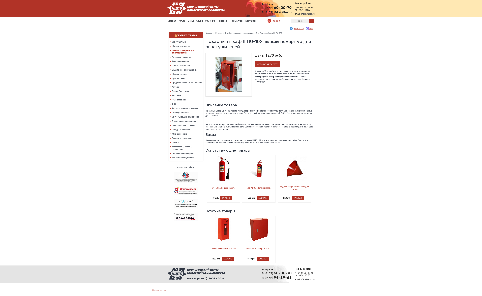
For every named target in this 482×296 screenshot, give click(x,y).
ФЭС (174, 104)
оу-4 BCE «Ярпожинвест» (223, 188)
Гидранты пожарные (182, 138)
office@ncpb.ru (308, 14)
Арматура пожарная (181, 57)
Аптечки (176, 87)
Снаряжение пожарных (183, 153)
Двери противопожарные (184, 121)
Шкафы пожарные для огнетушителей (183, 51)
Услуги (181, 20)
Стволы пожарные (181, 65)
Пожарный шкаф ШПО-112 (258, 249)
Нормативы (236, 20)
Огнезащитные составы (183, 125)
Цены (191, 20)
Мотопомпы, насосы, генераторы (182, 148)
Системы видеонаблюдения (185, 117)
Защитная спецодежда (183, 157)
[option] (229, 74)
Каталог (218, 33)
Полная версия (159, 290)
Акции (199, 20)
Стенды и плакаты (181, 129)
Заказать (226, 198)
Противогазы (178, 78)
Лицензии (223, 20)
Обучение (210, 20)
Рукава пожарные (180, 61)
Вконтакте (299, 28)
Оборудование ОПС (181, 112)
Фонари (175, 142)
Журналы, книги (179, 134)
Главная (171, 20)
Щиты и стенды (179, 74)
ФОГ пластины (179, 100)
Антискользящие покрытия (185, 108)
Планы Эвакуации (180, 91)
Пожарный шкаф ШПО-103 (223, 249)
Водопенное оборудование (184, 70)
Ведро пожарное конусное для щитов (294, 187)
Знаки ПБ (176, 95)
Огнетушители (179, 42)
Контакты (250, 20)
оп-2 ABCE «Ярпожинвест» (259, 188)
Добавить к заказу (267, 64)
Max (311, 28)
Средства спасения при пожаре (187, 83)
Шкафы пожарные (181, 46)
